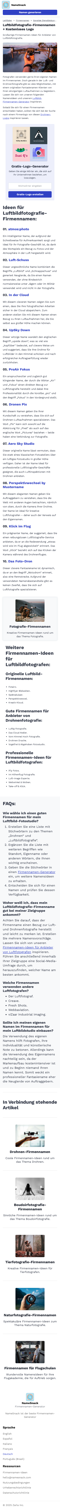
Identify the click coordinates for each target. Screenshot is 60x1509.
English (7, 1433)
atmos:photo (18, 229)
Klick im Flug (20, 526)
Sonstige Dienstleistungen (45, 20)
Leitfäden (7, 20)
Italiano (7, 1443)
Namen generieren (30, 12)
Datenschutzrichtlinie (16, 1492)
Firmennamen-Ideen (15, 1472)
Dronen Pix (18, 404)
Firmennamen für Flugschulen (30, 1368)
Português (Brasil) (13, 1458)
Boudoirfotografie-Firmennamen (30, 1207)
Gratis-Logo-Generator (30, 166)
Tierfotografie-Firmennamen (30, 1262)
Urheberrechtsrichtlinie (17, 1487)
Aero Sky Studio (21, 444)
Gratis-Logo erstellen (30, 194)
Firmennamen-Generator (36, 872)
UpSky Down (19, 330)
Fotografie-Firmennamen (30, 626)
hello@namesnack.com (17, 1477)
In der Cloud (19, 295)
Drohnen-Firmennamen (30, 1152)
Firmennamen (22, 20)
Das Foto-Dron (20, 561)
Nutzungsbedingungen (16, 1482)
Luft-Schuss (19, 260)
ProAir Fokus (19, 369)
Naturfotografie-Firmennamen (30, 1315)
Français (8, 1448)
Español (7, 1438)
